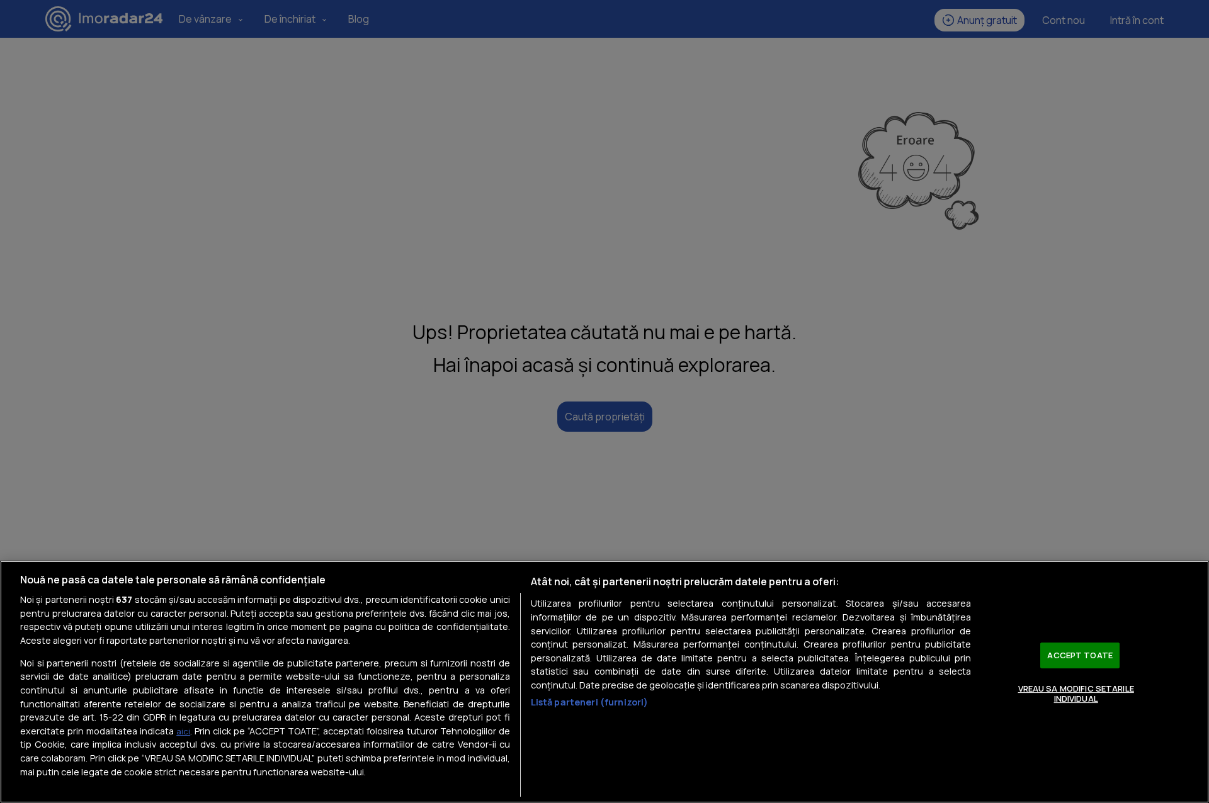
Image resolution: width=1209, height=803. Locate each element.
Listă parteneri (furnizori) (590, 702)
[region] (604, 682)
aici (183, 731)
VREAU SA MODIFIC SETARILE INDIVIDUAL (1076, 693)
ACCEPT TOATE (1080, 655)
